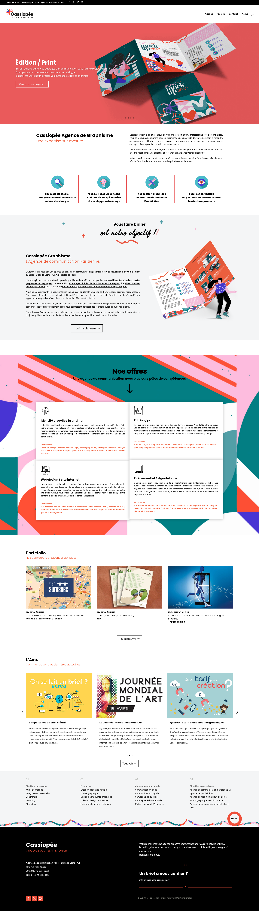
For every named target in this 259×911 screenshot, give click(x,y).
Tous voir (127, 763)
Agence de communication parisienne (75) (211, 789)
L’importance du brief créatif (47, 722)
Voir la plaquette (86, 328)
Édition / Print (36, 62)
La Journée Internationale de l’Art (120, 722)
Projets (221, 14)
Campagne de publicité (147, 796)
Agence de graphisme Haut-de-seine (208, 796)
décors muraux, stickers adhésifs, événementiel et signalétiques (94, 286)
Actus (245, 14)
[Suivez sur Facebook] (28, 898)
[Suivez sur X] (34, 898)
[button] (237, 712)
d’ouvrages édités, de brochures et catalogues (94, 283)
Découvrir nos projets (30, 84)
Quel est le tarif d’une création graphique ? (197, 722)
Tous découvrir (127, 638)
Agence (209, 14)
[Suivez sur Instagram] (40, 898)
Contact (233, 14)
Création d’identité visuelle (93, 789)
